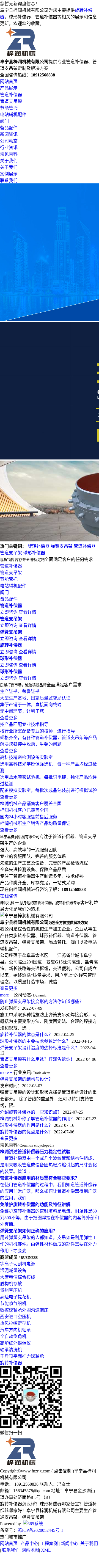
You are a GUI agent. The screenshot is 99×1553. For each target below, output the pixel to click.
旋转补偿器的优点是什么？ (26, 1034)
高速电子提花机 (15, 1297)
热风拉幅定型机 (15, 1323)
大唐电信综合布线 (17, 1277)
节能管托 (9, 108)
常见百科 (9, 154)
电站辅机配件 (13, 114)
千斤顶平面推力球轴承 (22, 1356)
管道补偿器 (11, 94)
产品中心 (29, 1543)
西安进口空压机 (15, 1316)
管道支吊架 (11, 101)
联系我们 (9, 180)
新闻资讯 (9, 134)
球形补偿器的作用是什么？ (26, 1125)
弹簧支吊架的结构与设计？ (26, 1079)
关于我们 (9, 160)
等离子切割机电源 (17, 1264)
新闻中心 (69, 1543)
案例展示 (9, 174)
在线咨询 (9, 896)
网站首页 (9, 81)
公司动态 (9, 141)
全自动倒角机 (13, 1336)
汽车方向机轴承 (15, 1330)
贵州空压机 (11, 1290)
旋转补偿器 (39, 546)
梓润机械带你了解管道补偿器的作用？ (37, 1118)
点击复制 (63, 1471)
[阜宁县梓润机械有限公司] (21, 55)
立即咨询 (9, 612)
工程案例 (49, 1543)
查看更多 (9, 988)
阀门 (4, 121)
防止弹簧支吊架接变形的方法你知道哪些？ (42, 1001)
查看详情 (27, 612)
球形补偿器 (34, 552)
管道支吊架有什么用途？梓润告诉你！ (37, 1059)
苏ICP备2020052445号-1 (40, 1530)
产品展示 (9, 88)
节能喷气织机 (13, 1303)
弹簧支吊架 (62, 546)
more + (6, 995)
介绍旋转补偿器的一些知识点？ (31, 1112)
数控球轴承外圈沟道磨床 (24, 1310)
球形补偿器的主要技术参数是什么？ (35, 1041)
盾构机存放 (11, 1283)
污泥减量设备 (13, 1270)
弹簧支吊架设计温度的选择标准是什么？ (39, 1047)
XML (46, 1550)
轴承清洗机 (11, 1349)
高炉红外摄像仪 (15, 1343)
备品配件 (9, 127)
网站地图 (30, 1550)
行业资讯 (9, 147)
